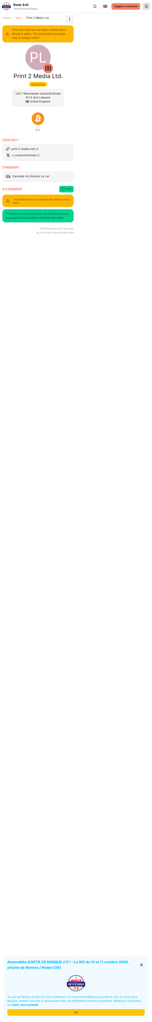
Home (6, 17)
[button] (70, 19)
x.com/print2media (24, 155)
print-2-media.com (23, 148)
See (76, 1012)
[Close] (141, 965)
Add (68, 188)
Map (18, 17)
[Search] (95, 6)
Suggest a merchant (126, 6)
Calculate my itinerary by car (30, 176)
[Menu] (146, 6)
